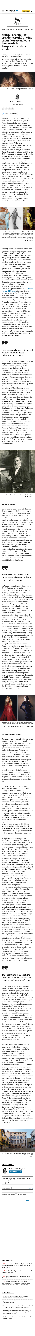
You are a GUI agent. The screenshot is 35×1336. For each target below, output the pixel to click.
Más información (6, 1196)
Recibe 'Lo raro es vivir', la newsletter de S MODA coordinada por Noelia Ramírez (16, 1179)
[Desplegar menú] (3, 11)
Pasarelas (9, 29)
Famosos (20, 29)
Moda (3, 29)
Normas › (30, 1188)
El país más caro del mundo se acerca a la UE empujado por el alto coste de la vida (15, 1296)
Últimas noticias (7, 1260)
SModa (17, 20)
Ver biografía (13, 1171)
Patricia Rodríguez (17, 101)
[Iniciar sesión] (31, 11)
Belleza (15, 29)
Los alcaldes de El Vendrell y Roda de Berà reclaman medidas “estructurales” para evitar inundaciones (17, 1265)
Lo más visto (6, 1292)
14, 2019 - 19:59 (17, 104)
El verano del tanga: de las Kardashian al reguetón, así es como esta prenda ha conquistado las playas (18, 1306)
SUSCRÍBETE (26, 11)
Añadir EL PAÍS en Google (11, 113)
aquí (27, 1200)
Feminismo (26, 29)
